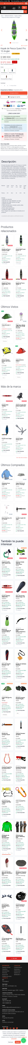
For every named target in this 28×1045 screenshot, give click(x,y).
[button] (14, 30)
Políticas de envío (6, 976)
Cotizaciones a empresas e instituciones (18, 969)
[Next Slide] (26, 30)
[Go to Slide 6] (17, 42)
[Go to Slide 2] (11, 42)
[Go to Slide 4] (14, 42)
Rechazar (10, 1042)
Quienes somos (6, 967)
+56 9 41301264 (9, 3)
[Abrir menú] (4, 7)
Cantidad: (3, 83)
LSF (2, 45)
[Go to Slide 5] (16, 42)
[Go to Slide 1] (10, 42)
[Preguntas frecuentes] (26, 3)
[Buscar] (25, 11)
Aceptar (18, 1042)
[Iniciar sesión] (19, 7)
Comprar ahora (14, 93)
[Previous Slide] (1, 30)
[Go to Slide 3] (13, 42)
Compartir (25, 45)
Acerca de (5, 974)
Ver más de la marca (21, 457)
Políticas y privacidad (7, 1022)
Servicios (4, 972)
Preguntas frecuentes (7, 1018)
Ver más (15, 958)
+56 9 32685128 (19, 3)
